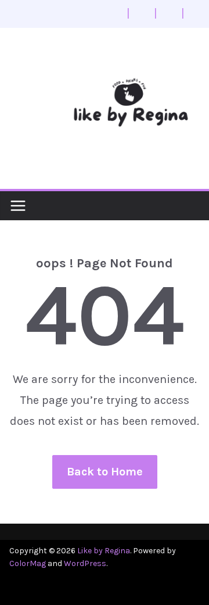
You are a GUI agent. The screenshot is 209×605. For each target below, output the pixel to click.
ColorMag (27, 563)
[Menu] (18, 205)
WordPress (85, 563)
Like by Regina (103, 551)
